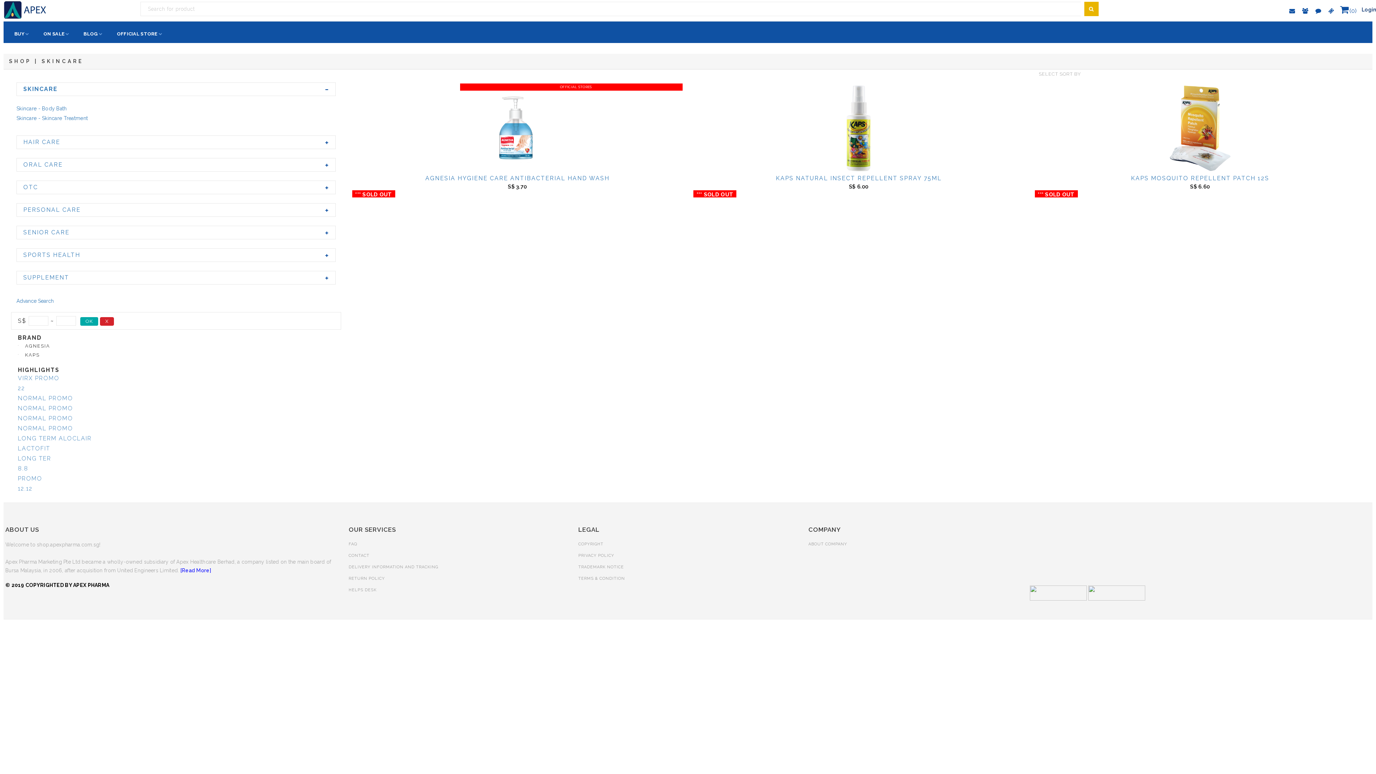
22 (21, 388)
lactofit (34, 448)
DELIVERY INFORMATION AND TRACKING (393, 567)
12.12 (25, 488)
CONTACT (359, 555)
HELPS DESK (363, 590)
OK (89, 321)
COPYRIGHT (590, 544)
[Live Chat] (1318, 10)
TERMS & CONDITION (601, 578)
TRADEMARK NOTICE (601, 567)
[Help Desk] (1292, 10)
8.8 (23, 468)
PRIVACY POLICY (596, 555)
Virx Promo (38, 378)
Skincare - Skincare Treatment (52, 118)
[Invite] (1305, 10)
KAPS (32, 355)
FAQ (353, 544)
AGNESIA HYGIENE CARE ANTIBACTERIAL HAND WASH (517, 178)
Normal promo (45, 398)
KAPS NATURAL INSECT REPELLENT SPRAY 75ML (859, 178)
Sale (53, 34)
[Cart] (1344, 10)
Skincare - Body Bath (41, 108)
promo (30, 478)
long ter (34, 458)
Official (137, 34)
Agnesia (37, 346)
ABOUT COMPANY (827, 544)
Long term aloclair (55, 438)
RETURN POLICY (367, 578)
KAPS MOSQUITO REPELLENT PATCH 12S (1200, 178)
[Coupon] (1331, 10)
